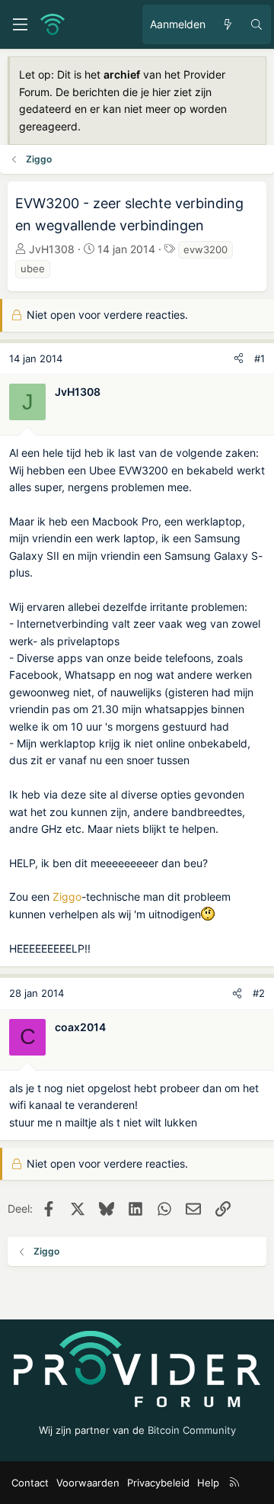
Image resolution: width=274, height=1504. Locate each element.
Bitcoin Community (192, 1430)
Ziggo (67, 896)
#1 (259, 358)
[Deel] (238, 359)
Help (208, 1483)
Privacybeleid (158, 1483)
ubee (33, 268)
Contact (30, 1483)
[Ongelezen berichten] (227, 24)
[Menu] (20, 24)
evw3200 (205, 249)
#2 (259, 993)
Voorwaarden (87, 1483)
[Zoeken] (256, 24)
